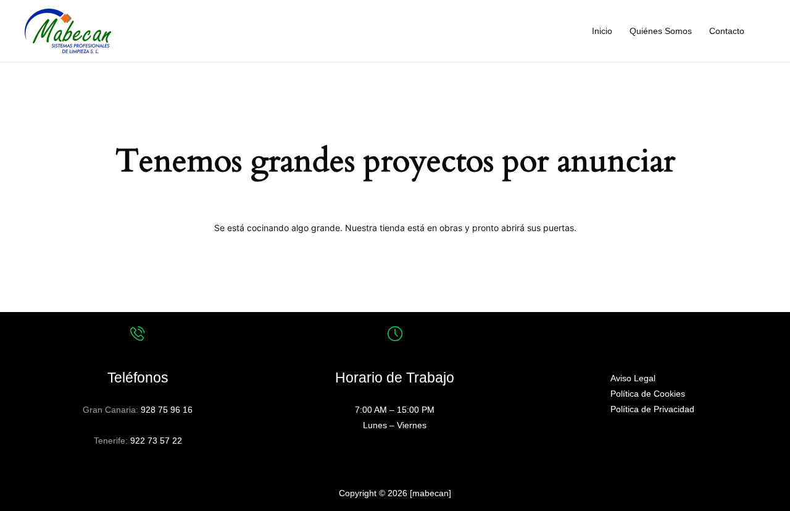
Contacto (726, 31)
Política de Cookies (647, 394)
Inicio (602, 31)
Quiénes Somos (661, 31)
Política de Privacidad (652, 409)
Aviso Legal (632, 378)
